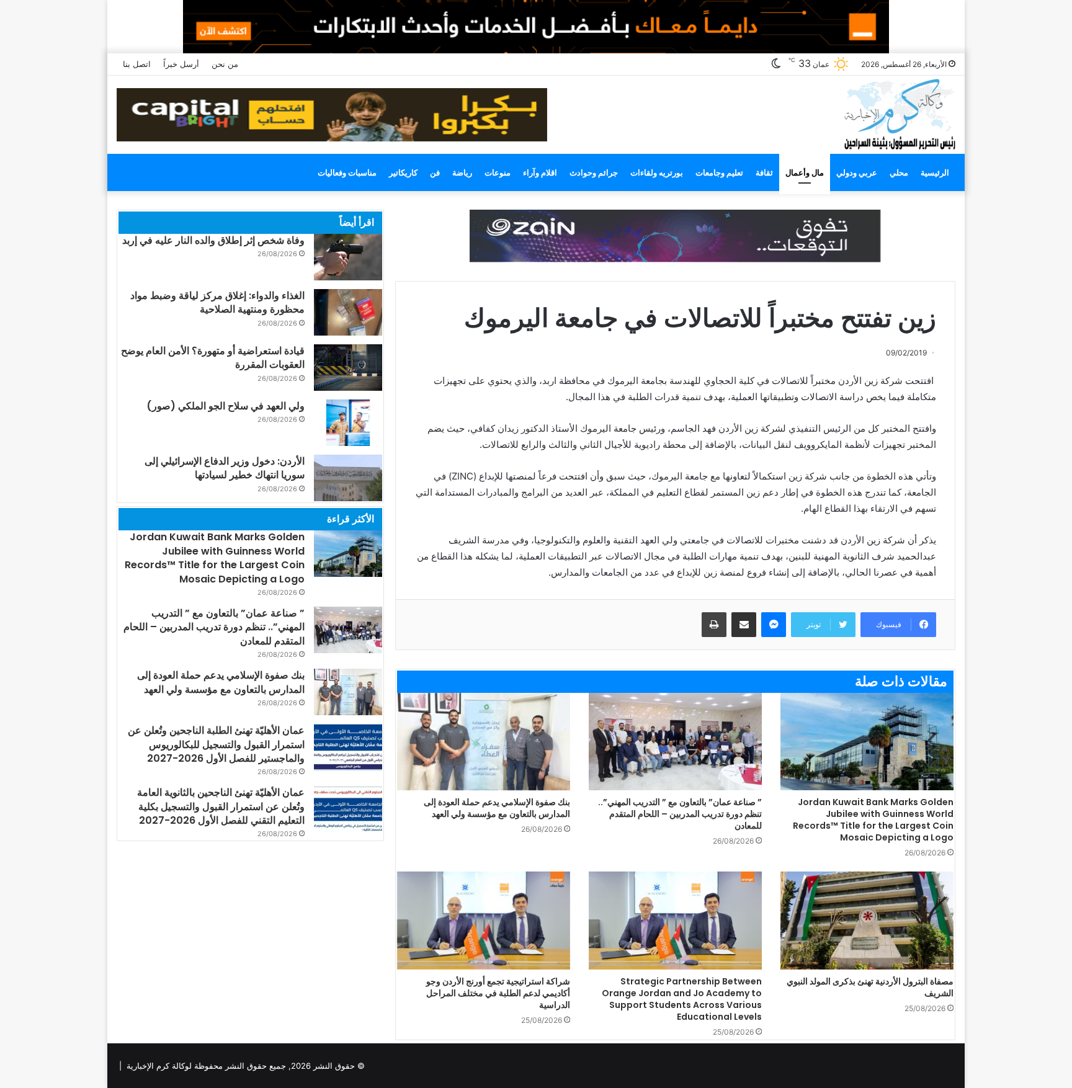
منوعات (498, 172)
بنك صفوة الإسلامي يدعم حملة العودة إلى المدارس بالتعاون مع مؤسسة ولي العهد (497, 808)
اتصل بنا (137, 64)
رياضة (462, 172)
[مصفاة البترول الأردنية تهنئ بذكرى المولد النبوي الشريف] (867, 920)
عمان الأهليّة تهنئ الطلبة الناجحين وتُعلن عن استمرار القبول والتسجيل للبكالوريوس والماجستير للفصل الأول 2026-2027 (216, 744)
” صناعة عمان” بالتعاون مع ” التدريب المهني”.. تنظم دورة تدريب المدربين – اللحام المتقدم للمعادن (680, 814)
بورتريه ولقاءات (656, 172)
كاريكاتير (403, 172)
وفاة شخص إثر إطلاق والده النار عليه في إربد (213, 240)
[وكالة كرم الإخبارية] (899, 113)
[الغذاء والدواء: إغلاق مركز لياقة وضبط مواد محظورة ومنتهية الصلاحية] (348, 312)
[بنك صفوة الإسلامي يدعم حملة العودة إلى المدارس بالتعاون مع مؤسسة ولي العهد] (483, 741)
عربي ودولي (856, 172)
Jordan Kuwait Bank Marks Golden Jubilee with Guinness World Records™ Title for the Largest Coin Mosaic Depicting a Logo (873, 820)
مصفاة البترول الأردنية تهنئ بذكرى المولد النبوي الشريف (870, 987)
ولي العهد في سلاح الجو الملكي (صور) (225, 406)
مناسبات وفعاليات (347, 172)
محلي (899, 172)
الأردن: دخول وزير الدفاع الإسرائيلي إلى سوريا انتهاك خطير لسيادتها (225, 468)
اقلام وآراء (540, 172)
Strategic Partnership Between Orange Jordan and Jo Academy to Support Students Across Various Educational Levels (682, 999)
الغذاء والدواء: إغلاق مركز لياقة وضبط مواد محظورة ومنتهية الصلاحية (217, 302)
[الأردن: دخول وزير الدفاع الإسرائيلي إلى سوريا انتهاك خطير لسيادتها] (348, 478)
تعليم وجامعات (719, 172)
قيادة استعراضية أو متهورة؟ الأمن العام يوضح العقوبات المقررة (213, 358)
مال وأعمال (804, 172)
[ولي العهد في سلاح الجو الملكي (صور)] (348, 422)
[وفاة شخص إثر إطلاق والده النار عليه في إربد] (348, 257)
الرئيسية (935, 172)
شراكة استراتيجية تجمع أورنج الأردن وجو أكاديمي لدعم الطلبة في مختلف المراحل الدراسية (498, 993)
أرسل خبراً (181, 64)
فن (435, 172)
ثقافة (764, 172)
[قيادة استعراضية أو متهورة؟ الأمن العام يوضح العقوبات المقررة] (348, 367)
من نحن (225, 64)
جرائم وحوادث (594, 172)
